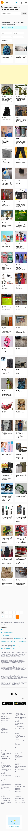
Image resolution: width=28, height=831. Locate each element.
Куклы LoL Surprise (19, 728)
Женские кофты (5, 732)
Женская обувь (4, 720)
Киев (14, 645)
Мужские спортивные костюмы (20, 752)
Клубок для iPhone (19, 800)
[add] (16, 2)
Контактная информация (18, 789)
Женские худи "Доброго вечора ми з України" (20, 714)
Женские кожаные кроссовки (5, 723)
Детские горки (4, 747)
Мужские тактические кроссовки (20, 775)
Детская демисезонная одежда (18, 732)
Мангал (17, 640)
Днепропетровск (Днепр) (6, 646)
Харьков (15, 646)
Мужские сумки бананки (18, 772)
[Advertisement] (13, 18)
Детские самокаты (19, 726)
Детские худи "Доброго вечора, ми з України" (20, 736)
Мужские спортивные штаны (20, 767)
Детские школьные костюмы (5, 762)
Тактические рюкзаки (6, 734)
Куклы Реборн (4, 780)
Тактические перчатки (18, 763)
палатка (13, 641)
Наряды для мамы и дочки (20, 724)
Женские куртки (5, 711)
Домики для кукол (5, 750)
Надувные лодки (10, 640)
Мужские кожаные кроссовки (19, 760)
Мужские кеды (18, 750)
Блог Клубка (18, 784)
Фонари (2, 640)
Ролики (2, 792)
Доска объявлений (5, 22)
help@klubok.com (19, 798)
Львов (2, 648)
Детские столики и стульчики (19, 743)
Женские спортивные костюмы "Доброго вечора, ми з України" (20, 719)
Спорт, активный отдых (18, 22)
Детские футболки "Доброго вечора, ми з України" (6, 766)
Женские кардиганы (6, 718)
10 (14, 617)
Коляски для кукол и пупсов (6, 785)
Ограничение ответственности (19, 792)
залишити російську (14, 826)
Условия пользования (18, 795)
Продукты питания (5, 782)
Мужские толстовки (19, 769)
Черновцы (7, 648)
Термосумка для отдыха (19, 638)
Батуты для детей (5, 790)
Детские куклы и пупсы (5, 788)
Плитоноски (4, 726)
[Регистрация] (26, 3)
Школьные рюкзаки (5, 800)
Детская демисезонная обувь (20, 740)
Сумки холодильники (21, 641)
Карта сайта (18, 780)
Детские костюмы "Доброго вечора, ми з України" (6, 753)
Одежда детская (5, 756)
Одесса (13, 648)
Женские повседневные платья (4, 729)
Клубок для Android (20, 802)
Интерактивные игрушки (5, 795)
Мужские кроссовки (20, 747)
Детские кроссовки (5, 798)
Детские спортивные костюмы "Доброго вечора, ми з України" (6, 771)
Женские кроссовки (20, 711)
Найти (24, 13)
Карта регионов (19, 782)
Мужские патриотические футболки (19, 756)
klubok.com (2, 2)
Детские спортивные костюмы (6, 803)
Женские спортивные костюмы (6, 714)
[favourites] (7, 2)
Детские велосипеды (6, 775)
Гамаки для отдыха (5, 641)
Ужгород (21, 646)
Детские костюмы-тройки (5, 759)
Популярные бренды (20, 786)
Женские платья (5, 716)
